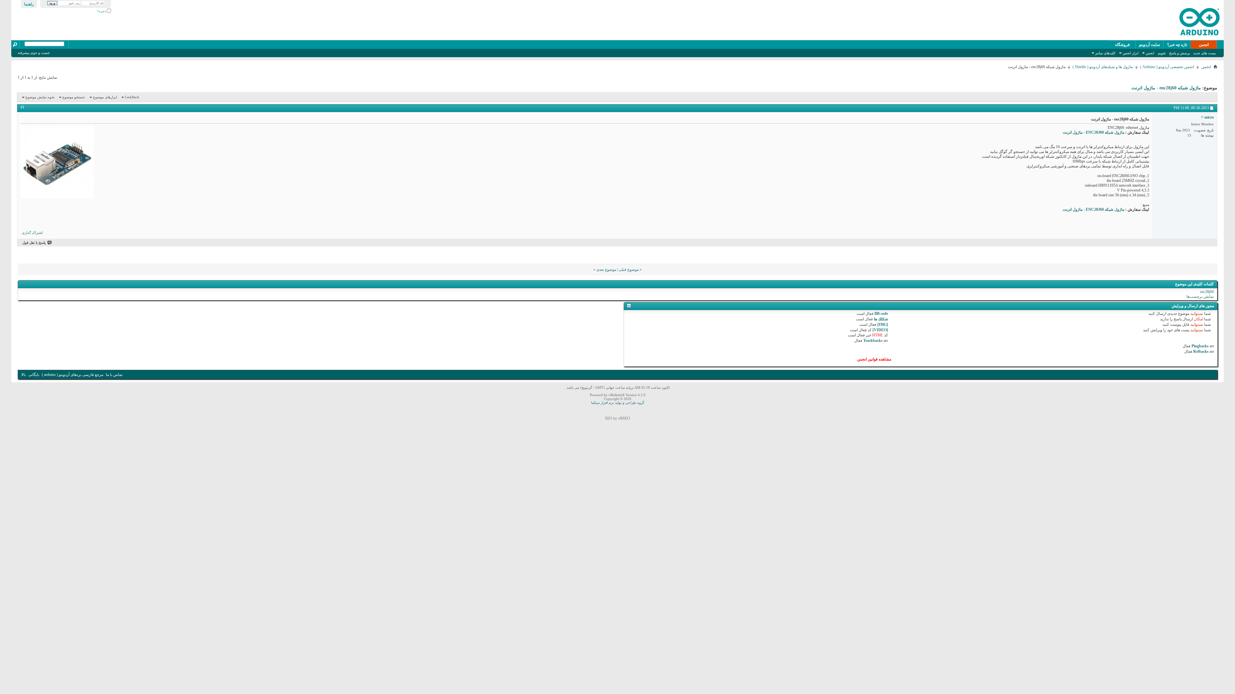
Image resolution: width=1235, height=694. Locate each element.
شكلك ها (881, 319)
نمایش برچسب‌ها (1200, 296)
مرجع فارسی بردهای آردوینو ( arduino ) (72, 374)
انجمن (1204, 44)
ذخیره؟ (102, 11)
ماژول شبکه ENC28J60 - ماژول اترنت (1093, 132)
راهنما (29, 4)
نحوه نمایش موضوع (40, 97)
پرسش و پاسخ (1179, 53)
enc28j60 (1207, 291)
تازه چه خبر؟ (1177, 44)
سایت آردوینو (1149, 44)
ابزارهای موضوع (105, 97)
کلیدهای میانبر (1105, 53)
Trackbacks (873, 340)
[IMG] (882, 324)
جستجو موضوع (73, 97)
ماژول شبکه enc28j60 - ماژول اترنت (1166, 87)
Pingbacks (1200, 346)
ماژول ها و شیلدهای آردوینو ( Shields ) (1103, 67)
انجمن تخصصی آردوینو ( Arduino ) (1167, 67)
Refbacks (1201, 351)
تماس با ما (114, 374)
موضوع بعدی (606, 269)
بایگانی (33, 374)
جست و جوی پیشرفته (34, 53)
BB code (881, 313)
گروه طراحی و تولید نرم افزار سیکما (617, 403)
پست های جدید (1204, 53)
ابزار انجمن (1130, 53)
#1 (22, 107)
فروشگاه (1122, 44)
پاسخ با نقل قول (34, 243)
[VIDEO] (880, 330)
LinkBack (132, 97)
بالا (23, 374)
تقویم (1162, 53)
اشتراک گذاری (32, 233)
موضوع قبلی (629, 269)
